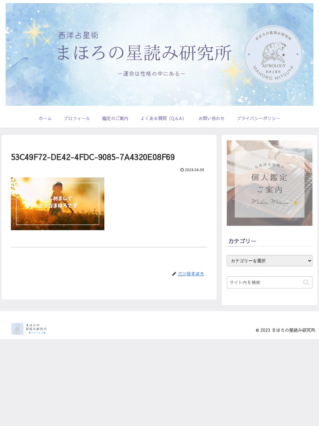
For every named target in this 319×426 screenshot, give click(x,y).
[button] (306, 282)
